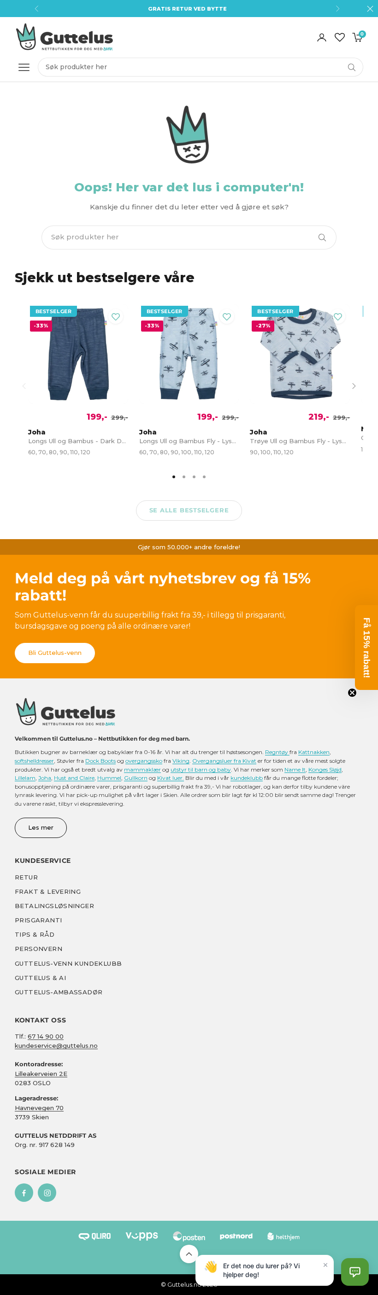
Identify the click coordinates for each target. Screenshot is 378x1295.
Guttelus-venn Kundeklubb (68, 963)
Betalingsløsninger (54, 905)
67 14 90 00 (46, 1036)
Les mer (40, 827)
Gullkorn (136, 777)
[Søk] (322, 237)
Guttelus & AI (40, 977)
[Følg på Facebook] (24, 1192)
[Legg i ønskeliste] (115, 316)
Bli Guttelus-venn (55, 652)
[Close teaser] (352, 692)
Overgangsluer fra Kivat (224, 760)
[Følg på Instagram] (47, 1192)
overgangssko (143, 760)
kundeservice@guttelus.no (56, 1045)
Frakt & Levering (48, 891)
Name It (295, 769)
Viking (180, 760)
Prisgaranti (38, 920)
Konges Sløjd (325, 769)
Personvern (38, 948)
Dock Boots (100, 760)
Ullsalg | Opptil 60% (187, 9)
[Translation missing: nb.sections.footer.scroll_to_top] (189, 1254)
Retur (26, 877)
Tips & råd (34, 934)
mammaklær (142, 769)
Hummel (109, 777)
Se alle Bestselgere (189, 510)
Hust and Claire (74, 777)
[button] (355, 1272)
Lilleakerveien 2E (41, 1073)
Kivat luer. (170, 777)
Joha (44, 777)
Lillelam (25, 777)
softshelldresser (34, 760)
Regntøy (277, 751)
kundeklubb (246, 777)
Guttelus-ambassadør (58, 992)
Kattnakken (314, 751)
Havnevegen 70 (39, 1107)
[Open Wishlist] (340, 37)
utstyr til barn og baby (201, 769)
